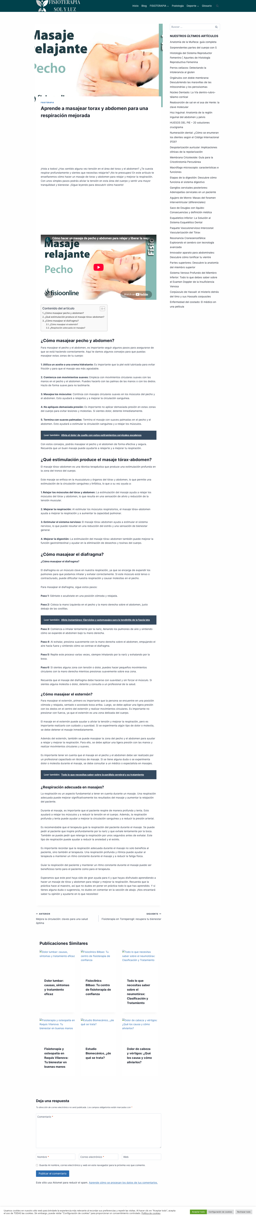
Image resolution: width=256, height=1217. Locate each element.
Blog (144, 5)
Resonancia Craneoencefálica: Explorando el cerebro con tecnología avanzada (192, 243)
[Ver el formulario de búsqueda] (217, 6)
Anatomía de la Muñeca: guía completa (193, 41)
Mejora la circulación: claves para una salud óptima (62, 918)
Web (126, 1156)
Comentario (45, 1116)
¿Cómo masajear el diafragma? (62, 320)
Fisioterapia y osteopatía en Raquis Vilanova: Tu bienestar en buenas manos (56, 1057)
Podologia (178, 5)
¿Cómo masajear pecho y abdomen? (64, 313)
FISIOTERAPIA (47, 102)
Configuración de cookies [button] (220, 1212)
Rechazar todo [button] (244, 1212)
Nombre (43, 1156)
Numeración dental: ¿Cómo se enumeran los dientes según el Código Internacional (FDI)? (194, 137)
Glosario (207, 5)
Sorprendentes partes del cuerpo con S (193, 47)
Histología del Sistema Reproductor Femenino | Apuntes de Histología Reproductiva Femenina (191, 58)
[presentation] (57, 962)
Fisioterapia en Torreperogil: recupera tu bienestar (131, 916)
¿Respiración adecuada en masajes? (67, 328)
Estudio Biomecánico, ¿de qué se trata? (98, 1053)
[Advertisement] (98, 144)
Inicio (135, 5)
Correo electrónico (92, 1156)
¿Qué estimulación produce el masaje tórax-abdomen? (74, 316)
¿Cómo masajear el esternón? (64, 324)
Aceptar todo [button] (198, 1211)
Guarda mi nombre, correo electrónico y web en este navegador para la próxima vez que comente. (92, 1165)
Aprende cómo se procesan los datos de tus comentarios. (123, 1182)
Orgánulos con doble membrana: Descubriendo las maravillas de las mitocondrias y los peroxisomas (190, 82)
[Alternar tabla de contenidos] (101, 308)
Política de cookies (150, 1213)
